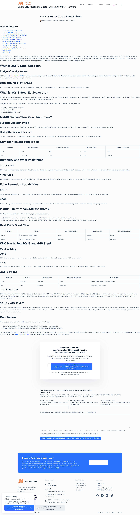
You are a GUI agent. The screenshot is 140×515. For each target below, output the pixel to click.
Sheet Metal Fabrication (104, 490)
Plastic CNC (101, 485)
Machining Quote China (22, 334)
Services (82, 4)
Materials (90, 4)
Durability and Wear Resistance (12, 39)
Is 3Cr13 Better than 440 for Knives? (14, 43)
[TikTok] (112, 495)
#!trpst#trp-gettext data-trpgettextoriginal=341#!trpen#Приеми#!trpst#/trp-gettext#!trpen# (19, 507)
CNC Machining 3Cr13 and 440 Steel (14, 48)
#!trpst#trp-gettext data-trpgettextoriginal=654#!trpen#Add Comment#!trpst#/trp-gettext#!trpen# (68, 412)
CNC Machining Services (105, 488)
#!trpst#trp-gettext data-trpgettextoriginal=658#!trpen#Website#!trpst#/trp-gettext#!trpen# (115, 402)
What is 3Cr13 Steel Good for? (12, 31)
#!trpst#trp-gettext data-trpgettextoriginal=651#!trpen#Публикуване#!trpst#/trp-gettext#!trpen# (70, 438)
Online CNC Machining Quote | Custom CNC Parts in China (47, 7)
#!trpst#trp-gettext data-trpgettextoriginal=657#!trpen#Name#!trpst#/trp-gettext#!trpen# (54, 402)
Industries (100, 4)
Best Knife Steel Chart (10, 46)
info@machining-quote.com (56, 491)
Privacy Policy (80, 433)
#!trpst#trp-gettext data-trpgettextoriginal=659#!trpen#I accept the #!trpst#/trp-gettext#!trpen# (70, 433)
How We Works (81, 485)
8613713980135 (52, 485)
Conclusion (6, 52)
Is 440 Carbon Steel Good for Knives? (14, 35)
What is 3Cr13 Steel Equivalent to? (13, 33)
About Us (79, 488)
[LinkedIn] (107, 495)
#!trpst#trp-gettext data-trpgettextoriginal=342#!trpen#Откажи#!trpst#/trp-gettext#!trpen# (50, 507)
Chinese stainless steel (16, 76)
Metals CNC (101, 483)
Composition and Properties (12, 37)
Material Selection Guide (67, 20)
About (108, 4)
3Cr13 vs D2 (7, 50)
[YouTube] (102, 495)
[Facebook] (97, 495)
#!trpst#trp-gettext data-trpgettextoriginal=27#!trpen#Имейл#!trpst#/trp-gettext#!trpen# (84, 402)
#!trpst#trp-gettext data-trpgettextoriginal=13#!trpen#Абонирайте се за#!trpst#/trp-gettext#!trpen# (72, 367)
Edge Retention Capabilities (11, 41)
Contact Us (79, 490)
